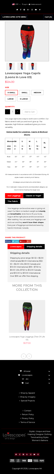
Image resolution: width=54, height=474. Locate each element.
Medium (37, 93)
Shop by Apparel (28, 393)
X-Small (11, 93)
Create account (35, 4)
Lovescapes (15, 246)
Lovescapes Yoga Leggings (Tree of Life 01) (27, 338)
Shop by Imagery (27, 397)
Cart (48, 17)
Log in (25, 4)
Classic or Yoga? (33, 196)
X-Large (24, 99)
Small (25, 93)
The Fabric (13, 201)
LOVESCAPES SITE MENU (14, 17)
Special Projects (28, 401)
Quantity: (10, 107)
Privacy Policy (28, 418)
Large (11, 99)
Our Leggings (14, 196)
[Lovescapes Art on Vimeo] (39, 9)
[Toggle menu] (49, 371)
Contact (27, 411)
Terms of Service (27, 422)
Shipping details (34, 246)
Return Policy (28, 414)
